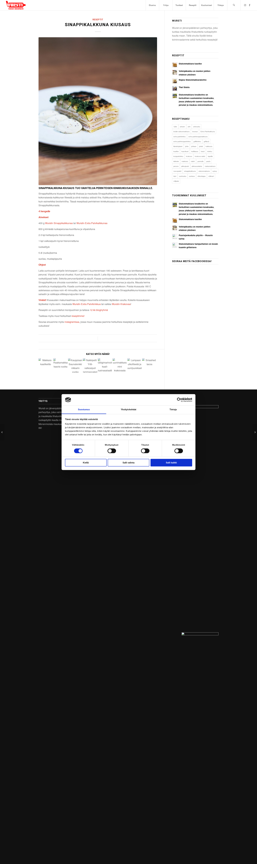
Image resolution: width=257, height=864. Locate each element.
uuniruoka (182, 176)
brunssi (195, 131)
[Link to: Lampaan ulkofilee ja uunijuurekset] (134, 365)
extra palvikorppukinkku (182, 141)
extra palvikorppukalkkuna (197, 136)
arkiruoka (196, 126)
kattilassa (194, 151)
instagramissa (72, 322)
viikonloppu (202, 176)
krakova (189, 156)
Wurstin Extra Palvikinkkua (86, 304)
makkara (185, 161)
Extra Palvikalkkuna (207, 131)
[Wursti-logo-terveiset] (15, 5)
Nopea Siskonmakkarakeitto (192, 79)
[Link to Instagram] (245, 5)
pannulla (200, 161)
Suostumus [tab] (84, 409)
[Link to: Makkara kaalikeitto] (46, 365)
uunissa (192, 176)
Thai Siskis (184, 87)
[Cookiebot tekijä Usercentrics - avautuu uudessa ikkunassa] (179, 399)
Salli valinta (128, 462)
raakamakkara (210, 166)
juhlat (201, 146)
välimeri (211, 176)
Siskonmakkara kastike (190, 63)
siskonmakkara (204, 171)
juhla (186, 146)
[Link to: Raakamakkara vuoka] (60, 365)
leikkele (176, 161)
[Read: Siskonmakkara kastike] (174, 65)
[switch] (112, 450)
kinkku (209, 151)
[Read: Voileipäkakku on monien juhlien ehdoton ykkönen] (174, 72)
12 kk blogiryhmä (99, 310)
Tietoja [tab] (173, 409)
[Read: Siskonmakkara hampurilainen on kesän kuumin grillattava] (174, 245)
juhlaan (193, 146)
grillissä (206, 141)
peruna (175, 166)
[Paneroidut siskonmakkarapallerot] (254, 432)
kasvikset (184, 151)
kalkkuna (209, 146)
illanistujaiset (177, 146)
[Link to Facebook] (249, 5)
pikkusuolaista (197, 166)
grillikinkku (197, 141)
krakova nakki (200, 156)
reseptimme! (78, 316)
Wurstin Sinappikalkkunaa (59, 223)
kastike (176, 151)
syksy (215, 171)
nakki (193, 161)
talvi (174, 176)
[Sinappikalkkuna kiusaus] (98, 111)
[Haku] (233, 5)
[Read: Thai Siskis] (174, 88)
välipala (176, 181)
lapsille (210, 156)
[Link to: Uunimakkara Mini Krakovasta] (120, 365)
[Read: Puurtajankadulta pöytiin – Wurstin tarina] (174, 236)
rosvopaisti (177, 171)
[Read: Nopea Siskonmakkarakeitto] (174, 81)
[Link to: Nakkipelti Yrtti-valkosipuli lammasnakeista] (90, 365)
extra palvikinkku (179, 136)
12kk (175, 126)
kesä (202, 151)
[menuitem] (152, 5)
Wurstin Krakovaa (121, 304)
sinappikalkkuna (190, 171)
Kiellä (86, 462)
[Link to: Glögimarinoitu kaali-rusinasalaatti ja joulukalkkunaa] (105, 365)
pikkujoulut (185, 166)
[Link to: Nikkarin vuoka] (75, 365)
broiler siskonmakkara (181, 131)
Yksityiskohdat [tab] (128, 409)
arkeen (182, 126)
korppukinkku (178, 156)
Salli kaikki (171, 462)
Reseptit (98, 19)
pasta (208, 161)
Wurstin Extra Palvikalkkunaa (91, 223)
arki (189, 126)
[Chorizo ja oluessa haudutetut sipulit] (2, 432)
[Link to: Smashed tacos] (149, 365)
